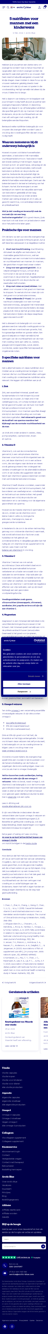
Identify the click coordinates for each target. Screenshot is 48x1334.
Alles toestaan (24, 684)
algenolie (12, 797)
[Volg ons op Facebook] (5, 1326)
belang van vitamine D (12, 550)
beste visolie (31, 843)
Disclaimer (39, 1321)
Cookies (32, 1321)
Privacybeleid (23, 1321)
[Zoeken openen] (8, 7)
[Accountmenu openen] (39, 7)
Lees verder (10, 1046)
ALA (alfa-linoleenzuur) (16, 723)
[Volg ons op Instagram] (12, 1326)
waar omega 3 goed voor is (14, 750)
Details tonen (34, 676)
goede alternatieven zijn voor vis (16, 806)
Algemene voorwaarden (10, 1321)
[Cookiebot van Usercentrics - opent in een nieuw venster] (34, 640)
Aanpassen (23, 691)
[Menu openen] (4, 7)
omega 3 (15, 710)
